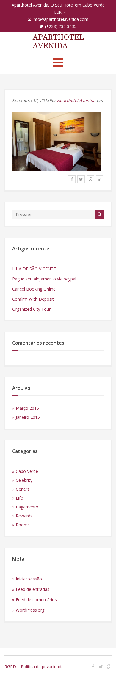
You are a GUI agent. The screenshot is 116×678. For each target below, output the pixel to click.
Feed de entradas (32, 589)
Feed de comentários (36, 599)
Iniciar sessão (29, 579)
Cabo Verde (27, 471)
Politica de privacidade (42, 666)
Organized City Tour (31, 309)
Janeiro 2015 (28, 417)
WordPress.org (30, 610)
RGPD (10, 666)
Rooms (23, 525)
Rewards (24, 516)
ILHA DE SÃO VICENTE (34, 268)
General (23, 489)
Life (19, 498)
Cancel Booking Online (34, 289)
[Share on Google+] (90, 179)
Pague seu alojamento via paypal (44, 279)
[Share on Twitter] (81, 179)
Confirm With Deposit (33, 299)
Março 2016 (27, 408)
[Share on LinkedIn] (99, 179)
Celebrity (24, 480)
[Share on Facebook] (72, 179)
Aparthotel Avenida (76, 100)
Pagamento (27, 507)
